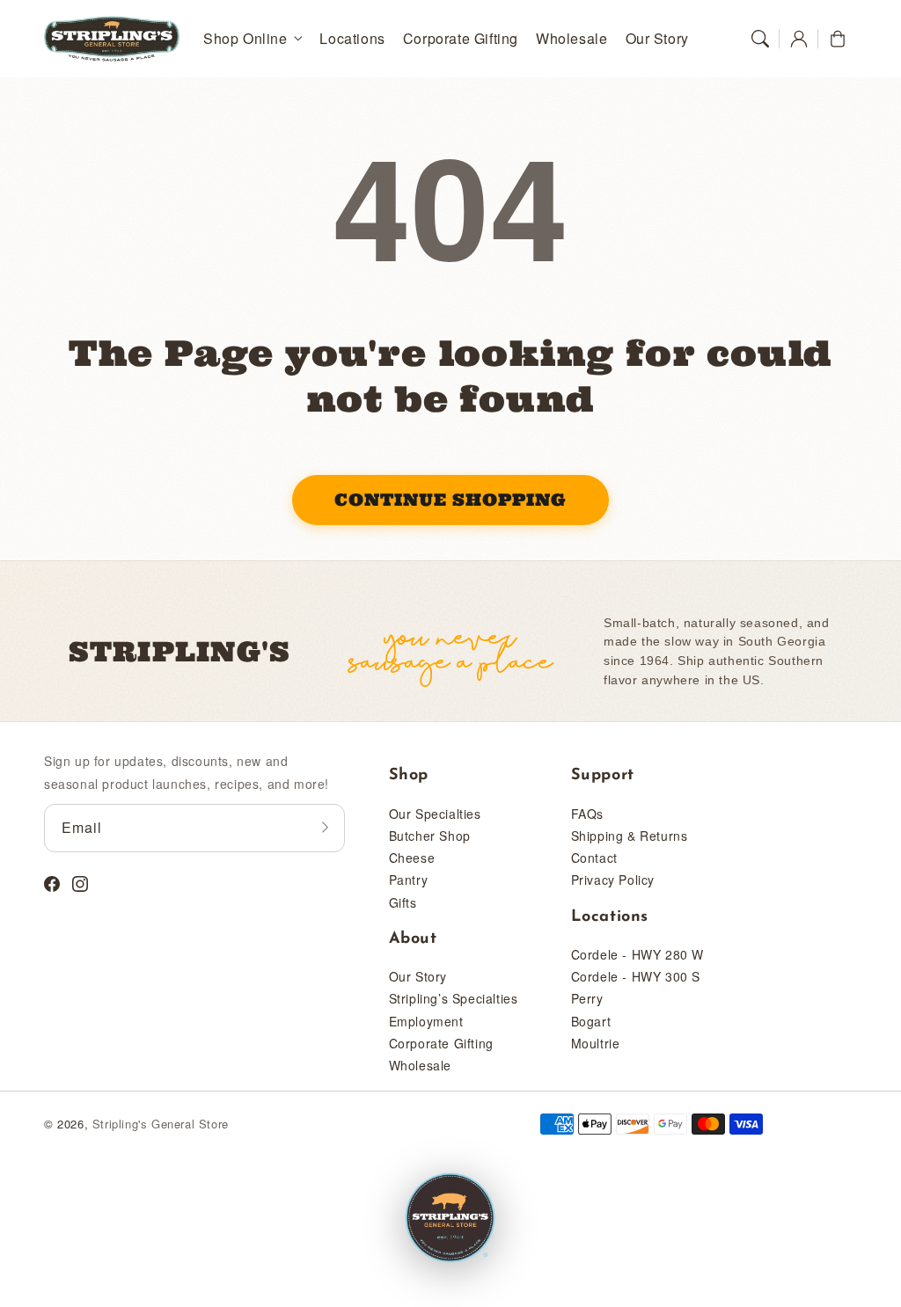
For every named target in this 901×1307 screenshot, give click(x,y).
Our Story (418, 976)
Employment (426, 1021)
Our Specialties (435, 813)
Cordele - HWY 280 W (637, 954)
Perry (587, 998)
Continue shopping (450, 499)
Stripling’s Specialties (453, 998)
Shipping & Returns (629, 835)
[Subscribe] (325, 827)
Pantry (409, 879)
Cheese (412, 857)
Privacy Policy (613, 879)
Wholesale (420, 1065)
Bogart (591, 1021)
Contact (594, 857)
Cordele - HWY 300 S (635, 976)
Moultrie (595, 1043)
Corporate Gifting (441, 1043)
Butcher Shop (430, 835)
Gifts (403, 902)
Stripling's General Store (160, 1123)
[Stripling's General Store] (450, 1219)
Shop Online (245, 39)
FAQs (587, 813)
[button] (760, 38)
